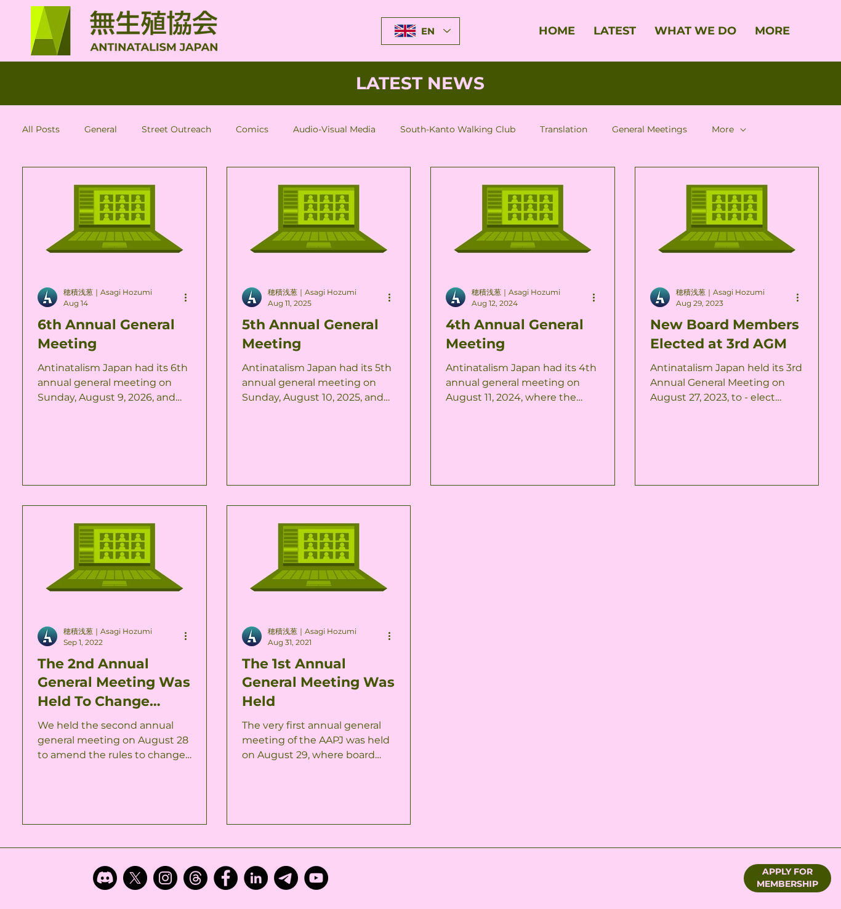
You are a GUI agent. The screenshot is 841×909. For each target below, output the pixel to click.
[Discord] (105, 878)
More (723, 129)
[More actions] (189, 297)
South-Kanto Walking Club (457, 129)
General (100, 129)
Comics (252, 129)
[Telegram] (286, 878)
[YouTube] (316, 878)
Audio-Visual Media (334, 129)
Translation (563, 129)
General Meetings (649, 129)
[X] (135, 878)
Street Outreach (176, 129)
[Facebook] (226, 878)
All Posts (41, 129)
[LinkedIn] (256, 878)
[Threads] (195, 878)
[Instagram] (165, 878)
